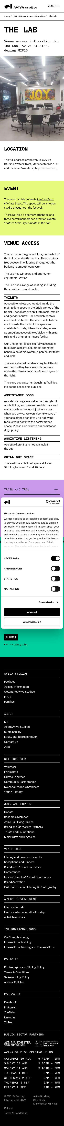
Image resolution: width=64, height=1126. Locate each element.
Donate (8, 812)
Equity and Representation (21, 737)
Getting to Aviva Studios (19, 691)
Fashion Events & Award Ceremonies (27, 877)
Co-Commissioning (16, 937)
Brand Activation (14, 882)
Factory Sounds (14, 907)
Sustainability (12, 732)
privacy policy (21, 644)
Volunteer (10, 767)
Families (9, 701)
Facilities (9, 681)
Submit (11, 637)
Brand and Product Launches (22, 867)
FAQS (7, 697)
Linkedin (9, 1017)
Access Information (16, 687)
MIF (6, 722)
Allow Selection (32, 621)
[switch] (55, 568)
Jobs (7, 747)
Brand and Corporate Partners (23, 827)
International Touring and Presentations (29, 947)
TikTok (8, 1022)
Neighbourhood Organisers (21, 787)
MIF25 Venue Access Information (29, 16)
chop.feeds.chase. (45, 168)
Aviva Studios (16, 673)
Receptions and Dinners (19, 862)
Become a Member (16, 817)
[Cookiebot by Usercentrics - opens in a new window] (46, 502)
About (8, 714)
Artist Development (20, 899)
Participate (11, 772)
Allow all (32, 612)
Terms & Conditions (16, 972)
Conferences (12, 872)
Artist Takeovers (14, 917)
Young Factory (13, 792)
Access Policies (14, 982)
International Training (17, 942)
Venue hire (13, 849)
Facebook (10, 1002)
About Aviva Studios (17, 727)
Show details (46, 602)
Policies (11, 959)
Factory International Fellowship (24, 912)
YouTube (9, 1012)
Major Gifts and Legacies (19, 837)
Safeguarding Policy (16, 977)
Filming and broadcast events (23, 857)
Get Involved (15, 759)
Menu (52, 6)
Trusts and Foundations (19, 832)
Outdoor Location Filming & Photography (30, 887)
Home (7, 16)
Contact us (11, 742)
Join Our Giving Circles (18, 822)
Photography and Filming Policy (24, 967)
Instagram (10, 1007)
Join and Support (18, 804)
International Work (20, 929)
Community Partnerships (20, 782)
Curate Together (14, 777)
